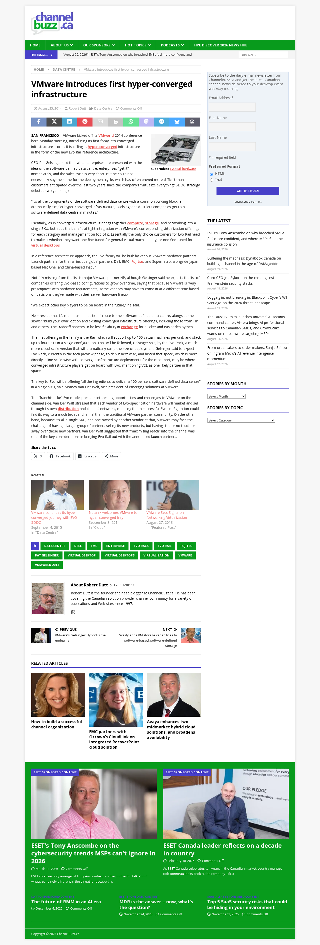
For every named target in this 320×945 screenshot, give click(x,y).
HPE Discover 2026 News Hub (221, 45)
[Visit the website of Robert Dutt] (73, 612)
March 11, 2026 (47, 868)
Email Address (221, 97)
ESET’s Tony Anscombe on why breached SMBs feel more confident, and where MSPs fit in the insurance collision (245, 239)
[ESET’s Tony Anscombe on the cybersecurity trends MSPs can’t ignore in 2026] (94, 804)
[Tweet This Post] (54, 122)
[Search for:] (264, 54)
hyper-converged (102, 146)
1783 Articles (124, 584)
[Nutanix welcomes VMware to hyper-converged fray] (115, 495)
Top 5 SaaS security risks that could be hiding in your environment (247, 904)
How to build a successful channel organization (56, 724)
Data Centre (103, 108)
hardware (189, 169)
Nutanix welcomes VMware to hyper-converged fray (113, 515)
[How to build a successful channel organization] (58, 695)
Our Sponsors (96, 45)
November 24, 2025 (138, 914)
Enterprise (115, 546)
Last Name (218, 137)
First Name (218, 117)
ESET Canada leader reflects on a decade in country (222, 849)
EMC (94, 546)
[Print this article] (115, 122)
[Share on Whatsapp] (130, 122)
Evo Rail (165, 546)
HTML (220, 173)
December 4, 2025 (49, 908)
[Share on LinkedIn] (69, 122)
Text (218, 179)
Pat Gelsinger (47, 555)
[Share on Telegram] (161, 122)
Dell (78, 546)
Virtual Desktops (119, 555)
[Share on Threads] (192, 122)
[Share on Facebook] (38, 122)
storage (152, 223)
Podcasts (170, 45)
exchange (129, 326)
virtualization (157, 555)
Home (35, 45)
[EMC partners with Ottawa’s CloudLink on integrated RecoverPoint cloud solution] (116, 700)
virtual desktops (45, 245)
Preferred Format (224, 166)
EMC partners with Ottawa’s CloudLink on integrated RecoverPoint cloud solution (114, 739)
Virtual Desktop (82, 555)
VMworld (106, 135)
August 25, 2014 (50, 108)
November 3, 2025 (225, 914)
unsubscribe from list (248, 201)
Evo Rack (141, 546)
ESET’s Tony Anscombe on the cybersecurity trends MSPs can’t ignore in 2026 (93, 853)
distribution (68, 408)
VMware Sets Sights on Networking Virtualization (166, 515)
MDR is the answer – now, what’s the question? (156, 904)
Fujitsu (137, 261)
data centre (54, 546)
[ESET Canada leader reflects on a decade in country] (226, 804)
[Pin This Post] (84, 122)
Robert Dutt (77, 108)
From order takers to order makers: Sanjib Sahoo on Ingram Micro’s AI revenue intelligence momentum (247, 353)
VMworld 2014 (47, 565)
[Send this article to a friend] (100, 122)
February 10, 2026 (181, 860)
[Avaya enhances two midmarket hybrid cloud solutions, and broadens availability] (174, 695)
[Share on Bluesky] (176, 122)
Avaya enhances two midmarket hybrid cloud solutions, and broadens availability (171, 729)
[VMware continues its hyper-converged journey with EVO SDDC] (57, 495)
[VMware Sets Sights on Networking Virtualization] (172, 495)
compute (135, 223)
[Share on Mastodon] (146, 122)
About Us (60, 45)
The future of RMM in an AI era (66, 902)
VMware (185, 555)
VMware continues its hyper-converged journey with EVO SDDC (54, 517)
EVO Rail (176, 169)
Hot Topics (135, 45)
